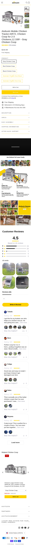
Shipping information (10, 126)
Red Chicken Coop (9, 66)
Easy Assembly (7, 122)
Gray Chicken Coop (9, 61)
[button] (9, 45)
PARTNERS (6, 511)
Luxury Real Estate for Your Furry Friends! (15, 521)
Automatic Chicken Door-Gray (12, 81)
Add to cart (15, 496)
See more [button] (23, 322)
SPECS (4, 117)
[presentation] (3, 472)
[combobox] (4, 298)
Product (5, 58)
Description (6, 113)
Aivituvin (6, 506)
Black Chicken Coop (9, 71)
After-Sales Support (10, 131)
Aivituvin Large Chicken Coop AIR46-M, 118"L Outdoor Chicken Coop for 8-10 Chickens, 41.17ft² (15, 484)
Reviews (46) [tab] (6, 292)
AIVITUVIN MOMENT (10, 516)
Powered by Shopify (19, 544)
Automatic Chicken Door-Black (12, 76)
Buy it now (15, 92)
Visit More (8, 153)
